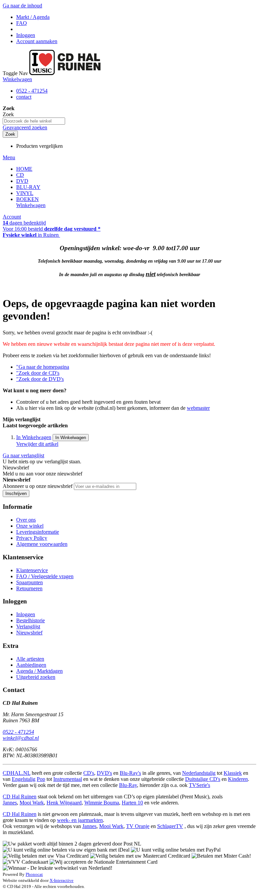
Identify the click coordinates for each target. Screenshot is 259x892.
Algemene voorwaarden (41, 544)
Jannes (10, 802)
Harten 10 (132, 802)
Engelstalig (23, 779)
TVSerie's (199, 785)
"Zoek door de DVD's (40, 379)
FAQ (21, 23)
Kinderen (238, 779)
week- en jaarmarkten (80, 820)
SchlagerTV (170, 826)
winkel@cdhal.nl (21, 738)
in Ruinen (31, 235)
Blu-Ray (128, 785)
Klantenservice (32, 570)
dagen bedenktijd (24, 223)
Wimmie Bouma (101, 802)
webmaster (198, 408)
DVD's (104, 773)
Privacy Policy (31, 538)
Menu (9, 157)
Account (12, 217)
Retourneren (29, 588)
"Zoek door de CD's (37, 373)
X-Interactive (62, 880)
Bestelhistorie (30, 620)
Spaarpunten (29, 582)
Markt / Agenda (33, 17)
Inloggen (25, 35)
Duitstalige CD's (202, 779)
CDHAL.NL (16, 773)
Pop (41, 779)
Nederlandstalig (198, 773)
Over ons (26, 520)
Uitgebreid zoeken (35, 677)
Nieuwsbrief (29, 632)
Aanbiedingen (31, 665)
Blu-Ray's (130, 773)
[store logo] (64, 73)
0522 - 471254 (32, 91)
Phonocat (34, 874)
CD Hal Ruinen (19, 796)
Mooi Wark (32, 802)
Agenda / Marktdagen (39, 671)
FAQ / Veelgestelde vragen (45, 576)
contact (23, 97)
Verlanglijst (28, 626)
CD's (88, 773)
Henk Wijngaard (64, 802)
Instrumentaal (67, 779)
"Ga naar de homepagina (42, 367)
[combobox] (34, 121)
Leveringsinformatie (37, 532)
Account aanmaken (36, 41)
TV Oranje (137, 826)
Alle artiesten (30, 659)
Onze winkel (30, 526)
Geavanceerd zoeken (25, 127)
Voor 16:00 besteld (51, 229)
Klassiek (233, 773)
